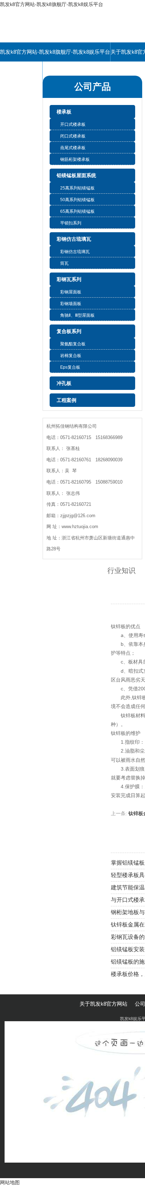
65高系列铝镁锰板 (77, 211)
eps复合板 (70, 367)
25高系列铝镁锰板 (77, 188)
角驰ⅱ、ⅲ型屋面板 (77, 315)
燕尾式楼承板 (73, 147)
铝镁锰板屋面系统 (76, 175)
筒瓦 (64, 263)
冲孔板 (64, 383)
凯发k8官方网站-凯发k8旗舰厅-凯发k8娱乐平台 (51, 4)
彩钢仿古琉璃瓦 (74, 239)
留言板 (21, 71)
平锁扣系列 (70, 223)
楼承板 (64, 112)
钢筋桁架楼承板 (75, 159)
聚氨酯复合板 (73, 343)
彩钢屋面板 (70, 292)
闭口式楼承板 (73, 136)
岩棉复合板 (70, 355)
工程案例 (66, 400)
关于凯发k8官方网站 (103, 1004)
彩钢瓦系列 (69, 279)
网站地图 (10, 1182)
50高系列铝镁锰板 (77, 199)
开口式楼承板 (73, 124)
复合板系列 (69, 331)
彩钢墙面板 (70, 303)
